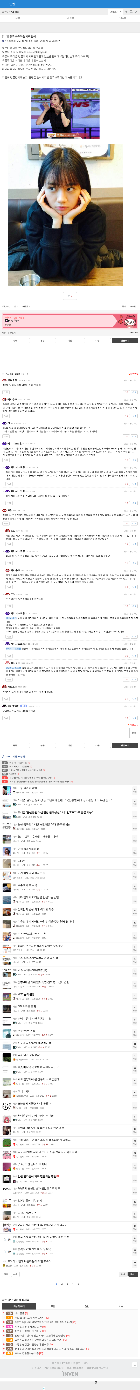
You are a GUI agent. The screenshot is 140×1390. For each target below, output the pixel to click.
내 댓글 (70, 18)
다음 (97, 340)
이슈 (121, 1306)
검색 (131, 13)
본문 (42, 340)
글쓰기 (136, 12)
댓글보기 (125, 745)
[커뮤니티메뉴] (4, 4)
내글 (18, 18)
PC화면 (66, 1363)
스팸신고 (26, 306)
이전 (70, 340)
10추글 (122, 18)
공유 (124, 306)
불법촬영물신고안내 (97, 1367)
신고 (16, 306)
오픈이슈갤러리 (11, 11)
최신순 (25, 374)
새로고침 (134, 374)
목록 (15, 340)
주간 (53, 1306)
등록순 (17, 374)
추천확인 (6, 306)
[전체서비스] (136, 3)
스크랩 (133, 306)
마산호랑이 (10, 41)
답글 (6, 392)
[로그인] (130, 3)
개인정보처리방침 (54, 1367)
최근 (6, 1274)
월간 (87, 1306)
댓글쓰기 (125, 340)
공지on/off (126, 13)
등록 (134, 733)
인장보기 (12, 333)
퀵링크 (76, 1363)
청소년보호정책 (75, 1367)
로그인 (55, 1363)
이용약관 (36, 1367)
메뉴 (4, 333)
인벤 (12, 4)
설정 (85, 1363)
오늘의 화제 (19, 1306)
